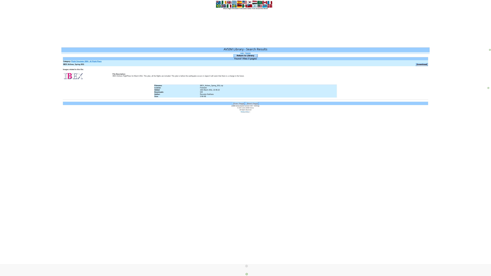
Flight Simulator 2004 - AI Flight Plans (86, 61)
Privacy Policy (245, 112)
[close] (246, 266)
